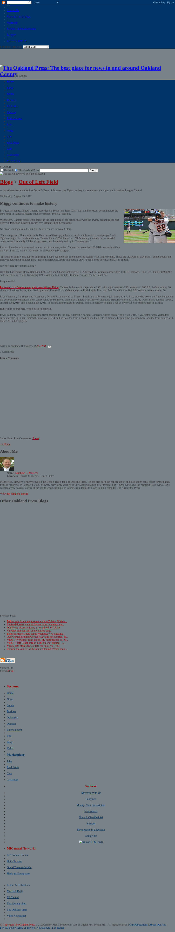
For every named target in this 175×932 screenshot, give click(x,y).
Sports (10, 93)
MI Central (13, 897)
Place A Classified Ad (18, 16)
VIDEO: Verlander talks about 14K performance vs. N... (37, 639)
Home (10, 81)
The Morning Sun (16, 903)
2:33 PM (41, 345)
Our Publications (138, 924)
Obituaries (12, 106)
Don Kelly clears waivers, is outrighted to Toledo (33, 627)
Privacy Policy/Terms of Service (17, 927)
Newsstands (90, 811)
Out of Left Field (38, 182)
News (10, 87)
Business (11, 100)
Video (10, 130)
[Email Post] (48, 345)
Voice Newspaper (16, 915)
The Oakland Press (17, 909)
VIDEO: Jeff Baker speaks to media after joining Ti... (35, 642)
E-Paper (11, 34)
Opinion (11, 112)
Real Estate (13, 142)
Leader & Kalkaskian (18, 885)
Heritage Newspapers (18, 873)
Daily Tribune (14, 861)
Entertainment (14, 118)
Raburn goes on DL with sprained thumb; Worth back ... (37, 649)
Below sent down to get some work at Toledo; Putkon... (37, 621)
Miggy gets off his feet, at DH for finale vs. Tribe (33, 645)
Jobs (9, 136)
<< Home (5, 444)
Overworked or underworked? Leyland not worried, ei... (37, 636)
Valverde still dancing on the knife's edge (29, 630)
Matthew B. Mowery (26, 472)
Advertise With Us (17, 41)
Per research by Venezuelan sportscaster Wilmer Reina (29, 287)
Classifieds (12, 154)
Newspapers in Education (91, 829)
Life (9, 124)
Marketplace (13, 161)
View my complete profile (14, 493)
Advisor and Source (17, 855)
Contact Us (13, 10)
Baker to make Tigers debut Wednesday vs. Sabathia (35, 633)
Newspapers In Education (50, 927)
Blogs (6, 182)
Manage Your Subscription (21, 28)
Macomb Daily (15, 891)
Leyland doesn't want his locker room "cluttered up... (35, 624)
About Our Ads (157, 924)
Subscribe (12, 22)
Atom (35, 438)
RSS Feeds (96, 841)
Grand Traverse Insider (19, 867)
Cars (9, 148)
